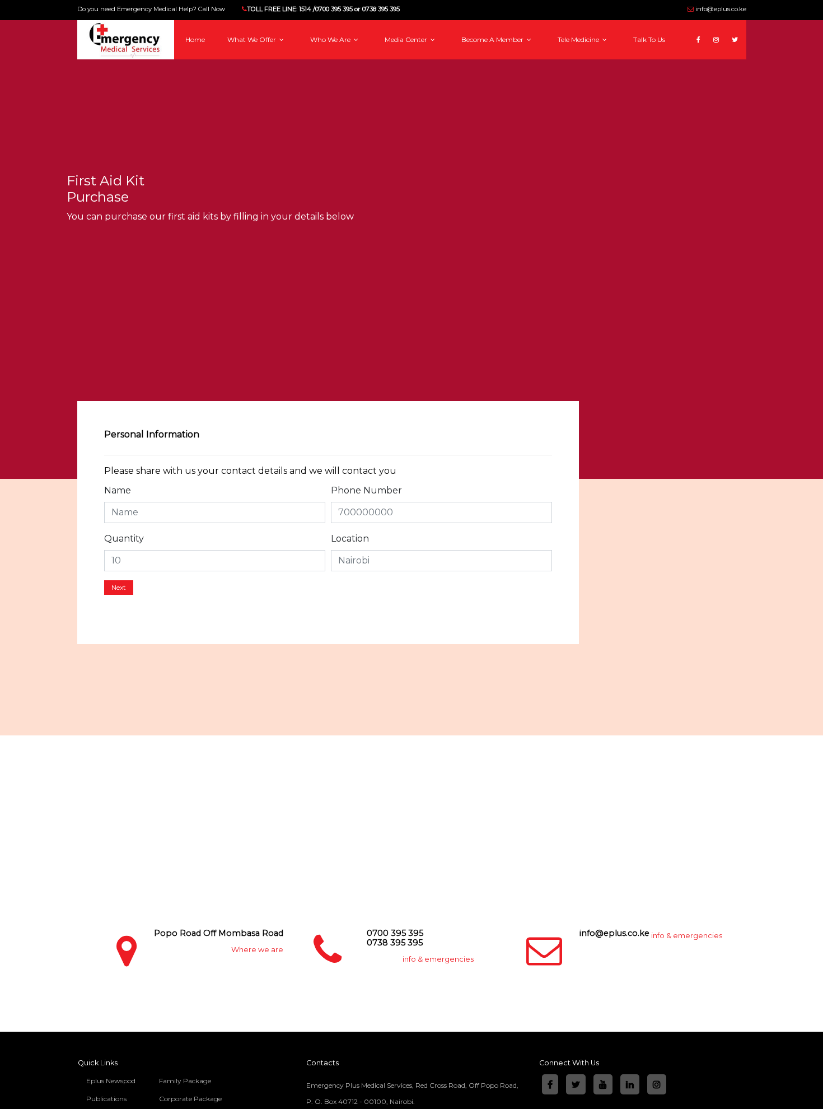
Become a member (493, 39)
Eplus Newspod (110, 1081)
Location (350, 538)
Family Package (185, 1081)
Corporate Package (190, 1098)
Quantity (124, 538)
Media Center (407, 39)
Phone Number (366, 490)
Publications (106, 1098)
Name (117, 490)
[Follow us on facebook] (702, 32)
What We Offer (252, 39)
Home (195, 39)
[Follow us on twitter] (739, 32)
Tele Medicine (579, 39)
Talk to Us (649, 39)
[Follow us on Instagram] (720, 32)
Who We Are (331, 39)
